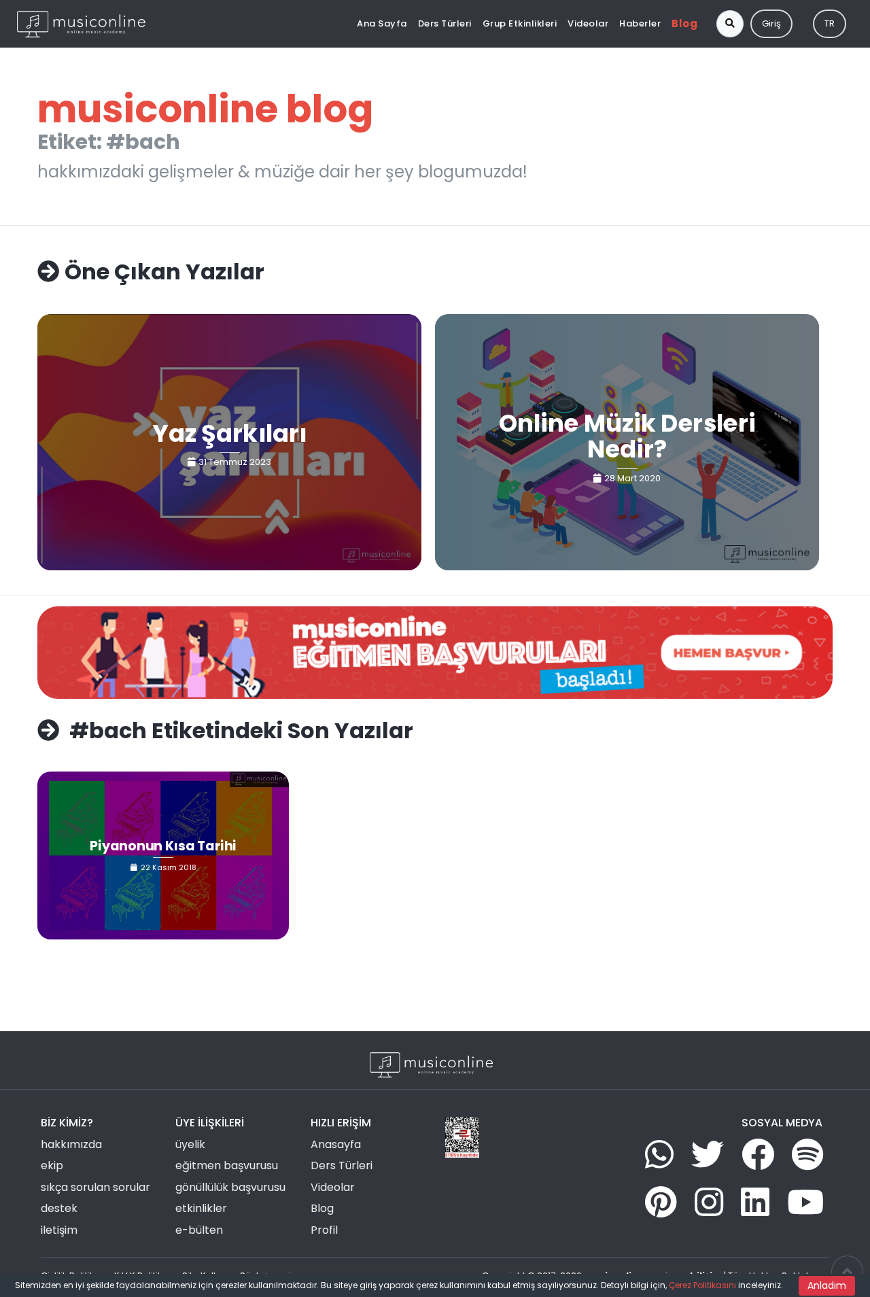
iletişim (59, 1230)
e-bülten (199, 1230)
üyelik (190, 1144)
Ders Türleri (445, 23)
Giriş (771, 23)
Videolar (588, 23)
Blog (684, 23)
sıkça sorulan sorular (95, 1187)
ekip (52, 1165)
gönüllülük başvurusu (230, 1187)
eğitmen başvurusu (226, 1165)
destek (59, 1208)
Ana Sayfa (382, 23)
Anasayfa (336, 1144)
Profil (324, 1230)
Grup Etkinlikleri (520, 23)
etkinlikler (201, 1208)
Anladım (826, 1285)
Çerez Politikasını (702, 1285)
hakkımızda (71, 1144)
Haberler (640, 23)
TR (829, 23)
